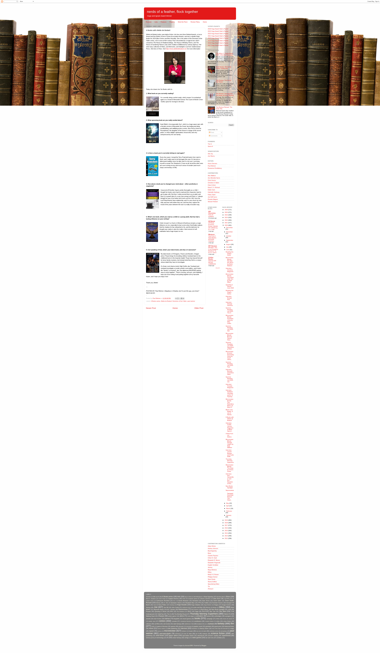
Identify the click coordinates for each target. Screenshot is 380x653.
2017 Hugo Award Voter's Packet (218, 45)
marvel (151, 631)
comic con (152, 621)
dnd (205, 623)
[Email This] (176, 298)
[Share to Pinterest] (183, 298)
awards (148, 618)
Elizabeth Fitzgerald (214, 562)
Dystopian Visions (176, 602)
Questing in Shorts (160, 611)
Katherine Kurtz (186, 607)
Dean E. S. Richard (214, 187)
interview (184, 628)
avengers (228, 616)
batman (167, 618)
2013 (226, 536)
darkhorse (187, 624)
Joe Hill (166, 607)
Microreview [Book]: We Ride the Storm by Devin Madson (229, 261)
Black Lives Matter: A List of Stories (229, 412)
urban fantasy (177, 637)
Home (205, 22)
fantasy (221, 623)
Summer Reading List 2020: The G (229, 310)
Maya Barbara (212, 570)
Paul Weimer (212, 166)
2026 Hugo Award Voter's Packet (218, 29)
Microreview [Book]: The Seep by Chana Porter (229, 468)
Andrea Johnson (213, 548)
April (227, 506)
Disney (158, 602)
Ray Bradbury (180, 611)
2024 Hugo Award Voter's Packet (218, 31)
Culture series (150, 600)
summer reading (213, 635)
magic (232, 628)
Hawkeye (172, 605)
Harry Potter (162, 605)
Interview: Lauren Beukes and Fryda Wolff (230, 453)
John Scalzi (175, 607)
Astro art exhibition (211, 215)
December (229, 227)
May (227, 503)
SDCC (189, 611)
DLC (174, 600)
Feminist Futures (217, 602)
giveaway (189, 626)
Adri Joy (210, 153)
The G (210, 144)
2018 (226, 522)
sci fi (197, 633)
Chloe (184, 598)
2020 (226, 225)
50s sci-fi (156, 596)
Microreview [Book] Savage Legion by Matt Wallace (229, 443)
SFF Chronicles (212, 212)
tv (167, 637)
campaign (209, 618)
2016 (226, 528)
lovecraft (225, 628)
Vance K (210, 146)
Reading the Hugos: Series (229, 292)
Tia (209, 586)
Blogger (203, 645)
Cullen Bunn (216, 598)
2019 (226, 520)
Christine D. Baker (213, 182)
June (228, 249)
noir (205, 631)
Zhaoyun (210, 589)
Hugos (216, 605)
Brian (209, 553)
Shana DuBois (212, 581)
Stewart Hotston (213, 201)
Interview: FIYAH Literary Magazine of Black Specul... (229, 427)
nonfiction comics (214, 631)
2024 (226, 215)
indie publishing (172, 628)
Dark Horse (205, 600)
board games (187, 618)
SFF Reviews (212, 246)
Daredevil (195, 600)
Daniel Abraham (183, 600)
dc (193, 624)
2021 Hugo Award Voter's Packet (218, 36)
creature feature (209, 621)
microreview (170, 631)
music (191, 631)
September (229, 240)
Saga (196, 611)
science (204, 633)
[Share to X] (180, 298)
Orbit (229, 609)
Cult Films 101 (228, 598)
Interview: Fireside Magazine (229, 386)
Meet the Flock (183, 22)
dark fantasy (177, 624)
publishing (178, 633)
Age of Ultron (188, 596)
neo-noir (198, 631)
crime (218, 621)
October (228, 236)
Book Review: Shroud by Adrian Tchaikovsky (223, 67)
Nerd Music (204, 609)
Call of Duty (162, 598)
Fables (206, 602)
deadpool (199, 624)
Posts (212, 132)
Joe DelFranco (212, 197)
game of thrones (162, 626)
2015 (226, 530)
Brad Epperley (212, 551)
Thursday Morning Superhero (230, 460)
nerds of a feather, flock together (172, 12)
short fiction (160, 635)
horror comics (161, 628)
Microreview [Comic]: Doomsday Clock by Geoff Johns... (230, 355)
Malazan (208, 607)
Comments (213, 136)
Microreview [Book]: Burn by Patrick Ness (229, 337)
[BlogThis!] (178, 298)
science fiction (218, 633)
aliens (182, 616)
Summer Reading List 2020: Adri (229, 328)
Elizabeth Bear (190, 602)
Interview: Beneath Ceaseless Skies (230, 372)
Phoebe (148, 611)
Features (163, 22)
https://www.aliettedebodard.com (176, 49)
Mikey (209, 572)
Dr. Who (166, 602)
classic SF (231, 618)
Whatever (211, 234)
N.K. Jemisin (171, 609)
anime (209, 616)
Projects (172, 22)
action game (172, 616)
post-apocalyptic (165, 633)
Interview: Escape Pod (229, 298)
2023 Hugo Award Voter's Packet (218, 33)
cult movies (166, 624)
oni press (224, 631)
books (197, 618)
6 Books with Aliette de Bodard (230, 418)
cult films (157, 624)
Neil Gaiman (194, 609)
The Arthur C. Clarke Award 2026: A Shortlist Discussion (224, 54)
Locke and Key (197, 607)
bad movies (157, 618)
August (228, 244)
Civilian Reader (210, 258)
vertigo (187, 637)
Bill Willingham (198, 596)
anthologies (218, 616)
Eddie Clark (211, 190)
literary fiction (204, 628)
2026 (226, 209)
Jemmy (210, 567)
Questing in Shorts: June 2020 (230, 286)
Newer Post (151, 308)
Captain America (173, 598)
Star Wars (222, 611)
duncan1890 (189, 645)
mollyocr (184, 631)
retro (190, 633)
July (227, 247)
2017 (226, 525)
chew (217, 618)
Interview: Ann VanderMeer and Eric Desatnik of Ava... (230, 478)
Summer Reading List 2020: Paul (229, 364)
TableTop (160, 614)
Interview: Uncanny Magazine (229, 270)
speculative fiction (188, 635)
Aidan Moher (212, 546)
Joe (155, 607)
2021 (226, 222)
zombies (219, 637)
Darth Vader (217, 600)
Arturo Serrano (212, 163)
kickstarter (194, 628)
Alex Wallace (212, 175)
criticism (148, 624)
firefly (153, 626)
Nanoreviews (183, 609)
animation (199, 616)
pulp (185, 633)
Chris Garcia (212, 180)
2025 (226, 212)
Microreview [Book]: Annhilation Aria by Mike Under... (229, 319)
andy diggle (191, 616)
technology (160, 637)
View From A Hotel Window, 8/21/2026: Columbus (212, 238)
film (232, 623)
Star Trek (213, 611)
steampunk (200, 635)
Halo (154, 605)
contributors (197, 621)
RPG (171, 611)
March (228, 508)
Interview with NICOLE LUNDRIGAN (212, 262)
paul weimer (191, 301)
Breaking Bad (220, 596)
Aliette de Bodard (166, 301)
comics (162, 621)
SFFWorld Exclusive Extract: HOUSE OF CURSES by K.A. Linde (213, 226)
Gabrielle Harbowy (213, 192)
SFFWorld (211, 221)
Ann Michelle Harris (214, 178)
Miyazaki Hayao (159, 609)
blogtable (176, 618)
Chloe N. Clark (212, 558)
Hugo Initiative (195, 605)
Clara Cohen (212, 185)
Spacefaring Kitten (213, 584)
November (229, 232)
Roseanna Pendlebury (215, 168)
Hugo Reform (207, 605)
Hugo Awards (182, 605)
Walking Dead (150, 616)
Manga (214, 607)
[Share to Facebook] (182, 298)
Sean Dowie (211, 579)
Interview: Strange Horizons (229, 303)
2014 (226, 533)
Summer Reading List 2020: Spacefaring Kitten (230, 346)
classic (224, 618)
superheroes (226, 635)
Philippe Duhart (212, 577)
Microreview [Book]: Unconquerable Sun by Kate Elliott (230, 278)
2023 (226, 217)
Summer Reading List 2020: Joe (229, 379)
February (229, 511)
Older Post (198, 308)
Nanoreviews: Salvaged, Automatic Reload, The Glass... (230, 495)
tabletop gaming (150, 637)
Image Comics (226, 605)
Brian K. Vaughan (151, 598)
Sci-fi (204, 611)
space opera (173, 635)
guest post (217, 626)
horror (151, 628)
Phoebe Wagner (213, 199)
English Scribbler (213, 565)
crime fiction (227, 621)
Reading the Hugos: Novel (229, 253)
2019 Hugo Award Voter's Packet (218, 40)
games (173, 626)
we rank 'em (209, 637)
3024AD (148, 596)
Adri (178, 596)
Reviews (149, 22)
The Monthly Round (180, 614)
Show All (217, 268)
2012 (226, 538)
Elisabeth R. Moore (214, 560)
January (228, 515)
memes (159, 631)
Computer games (192, 598)
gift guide (181, 626)
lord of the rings (216, 628)
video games (196, 637)
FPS (199, 602)
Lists (156, 22)
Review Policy (195, 22)
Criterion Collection (205, 598)
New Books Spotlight (229, 486)
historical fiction (229, 626)
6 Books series (155, 301)
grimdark (208, 626)
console (174, 621)
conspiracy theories (185, 621)
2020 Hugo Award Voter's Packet (218, 38)
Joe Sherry (211, 156)
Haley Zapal (211, 194)
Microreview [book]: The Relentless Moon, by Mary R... (230, 403)
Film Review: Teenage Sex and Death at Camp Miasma (225, 94)
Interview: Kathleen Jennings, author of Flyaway (229, 393)
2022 (226, 220)
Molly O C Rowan (213, 574)
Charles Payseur (213, 555)
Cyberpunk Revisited (162, 600)
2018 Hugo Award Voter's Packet (218, 43)
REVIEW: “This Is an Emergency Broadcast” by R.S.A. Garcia (213, 250)
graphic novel (198, 626)
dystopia (211, 624)
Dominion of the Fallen (179, 301)
